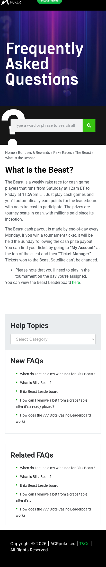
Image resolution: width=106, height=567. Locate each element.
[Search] (89, 125)
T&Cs (84, 543)
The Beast (83, 152)
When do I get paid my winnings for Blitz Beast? (57, 374)
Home (10, 152)
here (76, 282)
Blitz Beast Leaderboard (39, 391)
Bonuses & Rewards (34, 152)
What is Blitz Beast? (35, 383)
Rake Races (62, 152)
